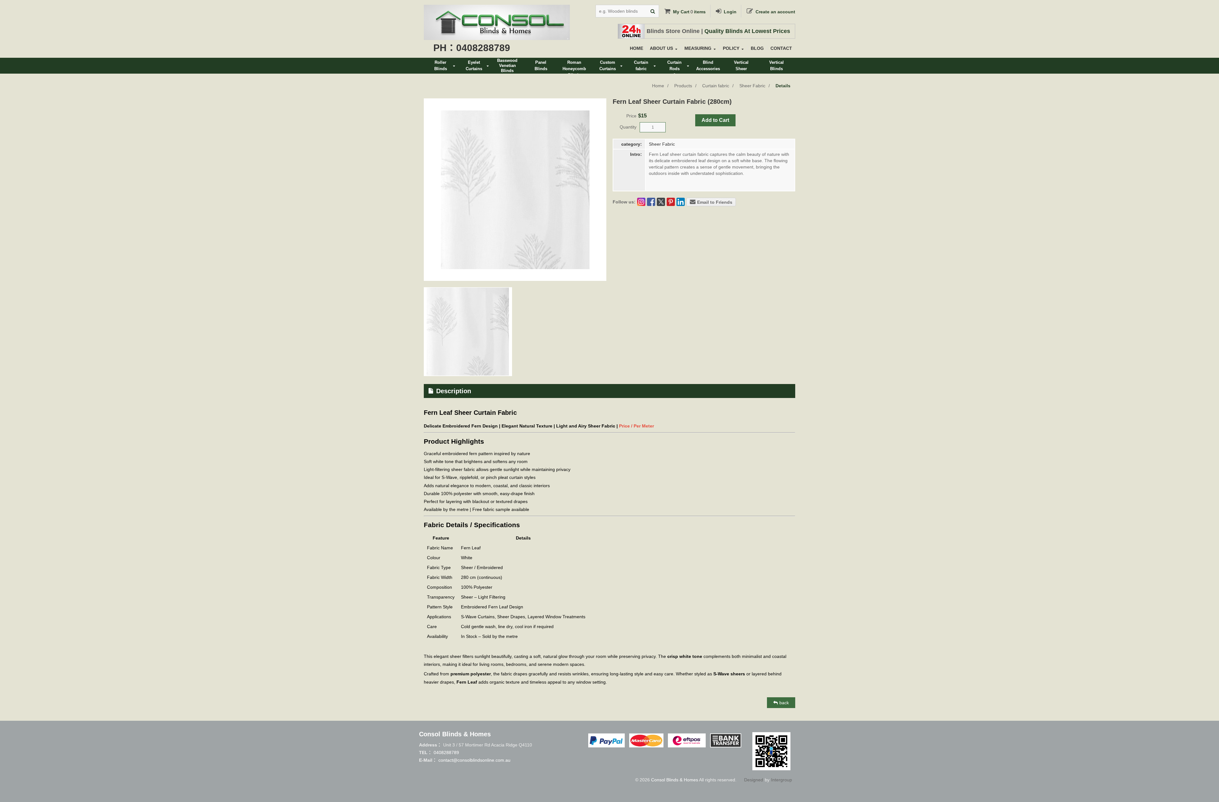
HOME (636, 48)
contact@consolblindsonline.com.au (474, 760)
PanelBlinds (541, 65)
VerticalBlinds (776, 65)
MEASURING (697, 48)
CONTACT (781, 48)
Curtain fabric (715, 85)
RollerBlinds (440, 65)
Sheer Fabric (752, 85)
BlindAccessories (708, 65)
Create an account (775, 11)
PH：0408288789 (471, 48)
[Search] (652, 11)
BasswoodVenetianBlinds (507, 65)
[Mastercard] (646, 740)
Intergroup (781, 779)
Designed (753, 779)
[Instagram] (641, 202)
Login (730, 11)
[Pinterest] (671, 202)
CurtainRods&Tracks (674, 67)
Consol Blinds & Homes (674, 779)
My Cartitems (689, 11)
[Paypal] (606, 740)
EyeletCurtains (474, 65)
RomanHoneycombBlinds (574, 67)
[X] (661, 202)
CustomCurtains (607, 65)
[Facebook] (651, 202)
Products (683, 85)
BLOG (757, 48)
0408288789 (446, 752)
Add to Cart (715, 120)
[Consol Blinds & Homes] (497, 10)
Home (658, 85)
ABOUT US (661, 48)
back (784, 702)
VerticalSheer (741, 65)
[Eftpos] (687, 740)
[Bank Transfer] (725, 740)
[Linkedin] (680, 202)
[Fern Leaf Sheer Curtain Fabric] (468, 331)
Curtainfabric (641, 65)
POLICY (731, 48)
